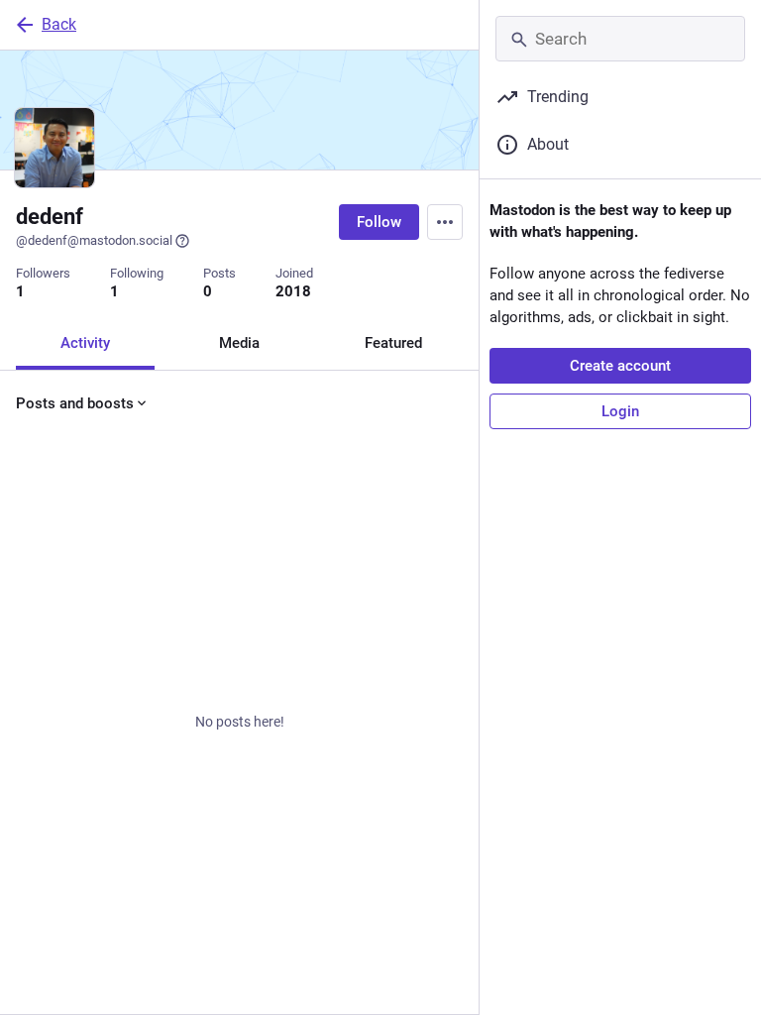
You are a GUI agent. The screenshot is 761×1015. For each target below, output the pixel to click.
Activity (85, 343)
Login (620, 411)
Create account (620, 366)
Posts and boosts (75, 403)
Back (59, 24)
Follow (379, 222)
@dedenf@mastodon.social (94, 240)
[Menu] (445, 222)
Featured (393, 343)
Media (239, 343)
